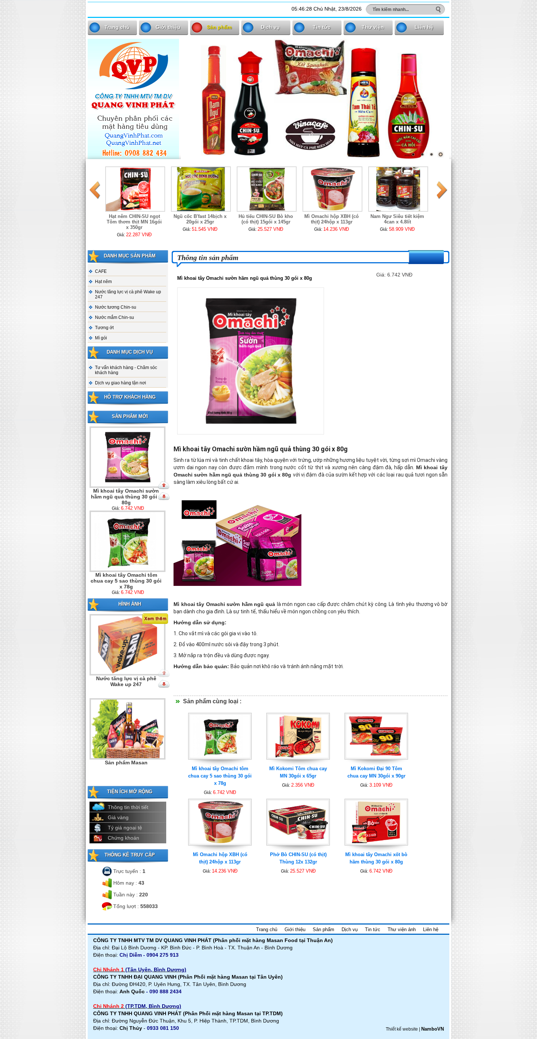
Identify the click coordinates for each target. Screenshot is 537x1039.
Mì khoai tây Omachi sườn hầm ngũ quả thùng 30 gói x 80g (126, 496)
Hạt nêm (103, 281)
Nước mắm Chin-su (114, 317)
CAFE (101, 271)
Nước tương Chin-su (115, 307)
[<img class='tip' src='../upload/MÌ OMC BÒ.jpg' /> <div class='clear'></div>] (376, 849)
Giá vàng (118, 817)
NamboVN (432, 1029)
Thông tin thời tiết (128, 807)
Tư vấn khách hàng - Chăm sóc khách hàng (126, 370)
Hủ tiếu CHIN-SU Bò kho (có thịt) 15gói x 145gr (203, 219)
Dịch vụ (270, 27)
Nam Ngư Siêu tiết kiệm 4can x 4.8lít (334, 219)
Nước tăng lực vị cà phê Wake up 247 (128, 294)
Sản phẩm (219, 27)
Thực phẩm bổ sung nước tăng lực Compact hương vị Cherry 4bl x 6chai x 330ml (400, 225)
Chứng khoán (123, 838)
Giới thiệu (168, 27)
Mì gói (101, 337)
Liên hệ (424, 27)
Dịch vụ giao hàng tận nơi (120, 382)
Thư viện (373, 27)
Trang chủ (117, 27)
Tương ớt (104, 327)
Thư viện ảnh (402, 929)
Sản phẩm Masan (126, 678)
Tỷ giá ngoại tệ (125, 828)
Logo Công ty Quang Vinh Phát (126, 765)
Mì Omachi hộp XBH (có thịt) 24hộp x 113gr (268, 219)
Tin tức (322, 27)
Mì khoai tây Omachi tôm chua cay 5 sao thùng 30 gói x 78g (126, 580)
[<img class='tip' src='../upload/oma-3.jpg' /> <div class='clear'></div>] (220, 763)
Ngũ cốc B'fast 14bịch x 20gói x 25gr (137, 219)
